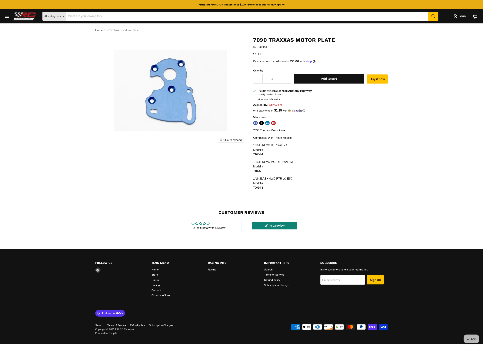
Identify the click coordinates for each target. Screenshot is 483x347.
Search (268, 269)
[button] (460, 16)
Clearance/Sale (161, 295)
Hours (155, 279)
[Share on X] (261, 123)
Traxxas (262, 46)
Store (155, 274)
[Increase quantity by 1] (286, 79)
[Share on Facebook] (255, 123)
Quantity (258, 70)
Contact (156, 290)
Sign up (375, 280)
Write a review (275, 225)
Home (99, 30)
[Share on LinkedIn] (267, 123)
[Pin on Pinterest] (273, 123)
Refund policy (272, 279)
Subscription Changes (277, 285)
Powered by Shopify (106, 333)
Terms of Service (274, 274)
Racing (156, 285)
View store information (269, 99)
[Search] (433, 16)
